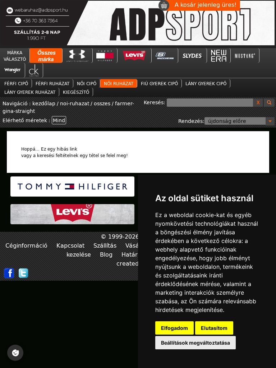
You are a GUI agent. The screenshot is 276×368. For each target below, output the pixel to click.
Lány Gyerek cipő (205, 83)
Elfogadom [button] (174, 328)
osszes (102, 103)
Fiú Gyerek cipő (159, 83)
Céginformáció (27, 245)
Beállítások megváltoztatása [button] (195, 343)
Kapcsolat (71, 245)
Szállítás (105, 245)
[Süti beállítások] (15, 353)
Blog (107, 254)
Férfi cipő (16, 83)
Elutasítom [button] (214, 328)
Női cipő (86, 83)
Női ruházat (118, 83)
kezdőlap (44, 103)
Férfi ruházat (52, 83)
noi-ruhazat (74, 103)
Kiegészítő (76, 92)
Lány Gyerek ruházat (29, 92)
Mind (59, 120)
